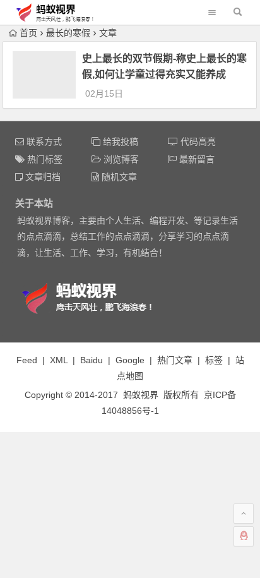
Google (130, 360)
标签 (214, 360)
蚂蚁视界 (140, 395)
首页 (28, 33)
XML (59, 360)
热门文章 (174, 360)
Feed (26, 360)
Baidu (91, 360)
